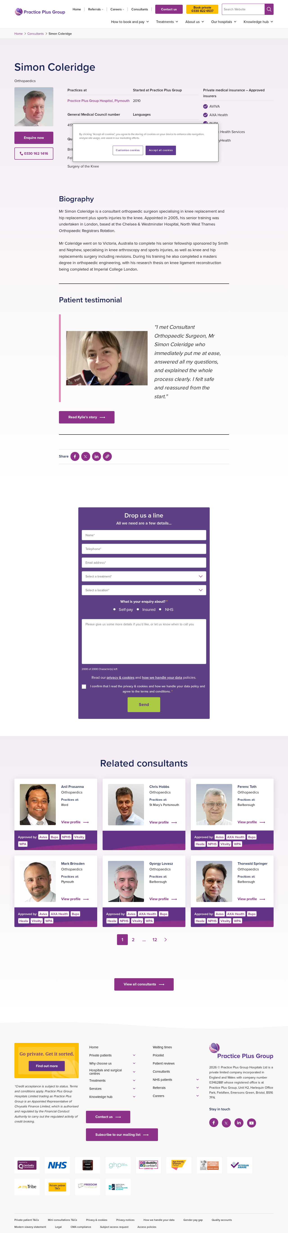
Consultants (139, 9)
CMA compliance (81, 1227)
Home (77, 9)
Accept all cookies (161, 150)
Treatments (165, 21)
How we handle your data (159, 1220)
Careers (116, 9)
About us (192, 21)
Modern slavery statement (30, 1227)
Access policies (146, 1227)
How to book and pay (127, 21)
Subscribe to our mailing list (117, 1134)
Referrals (94, 9)
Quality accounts (222, 1220)
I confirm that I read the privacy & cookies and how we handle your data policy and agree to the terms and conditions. (147, 688)
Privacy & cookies (96, 1220)
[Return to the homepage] (39, 11)
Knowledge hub (256, 21)
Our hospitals (221, 21)
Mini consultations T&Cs (62, 1220)
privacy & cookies (120, 677)
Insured (148, 609)
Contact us (169, 9)
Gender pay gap (193, 1220)
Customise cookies (128, 150)
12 (155, 939)
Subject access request (114, 1227)
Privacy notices (125, 1220)
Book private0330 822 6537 (202, 9)
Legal (58, 1227)
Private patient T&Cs (26, 1220)
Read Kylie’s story (82, 417)
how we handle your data (162, 677)
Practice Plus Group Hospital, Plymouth (99, 100)
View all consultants (140, 984)
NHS (169, 609)
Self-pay (126, 609)
